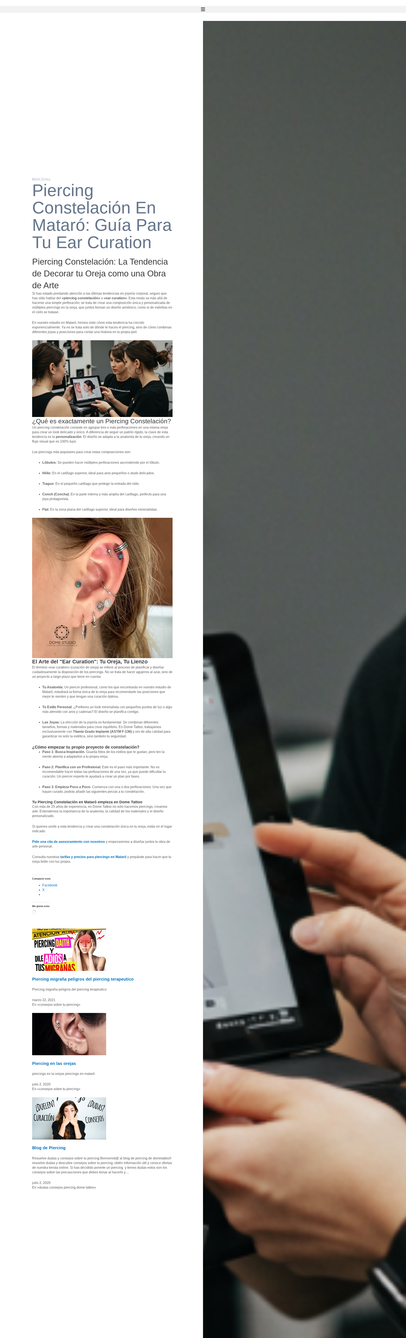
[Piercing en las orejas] (69, 1034)
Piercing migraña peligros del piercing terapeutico (83, 979)
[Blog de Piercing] (69, 1118)
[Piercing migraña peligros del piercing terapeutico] (69, 949)
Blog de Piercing (49, 1147)
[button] (203, 9)
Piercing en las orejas (54, 1063)
